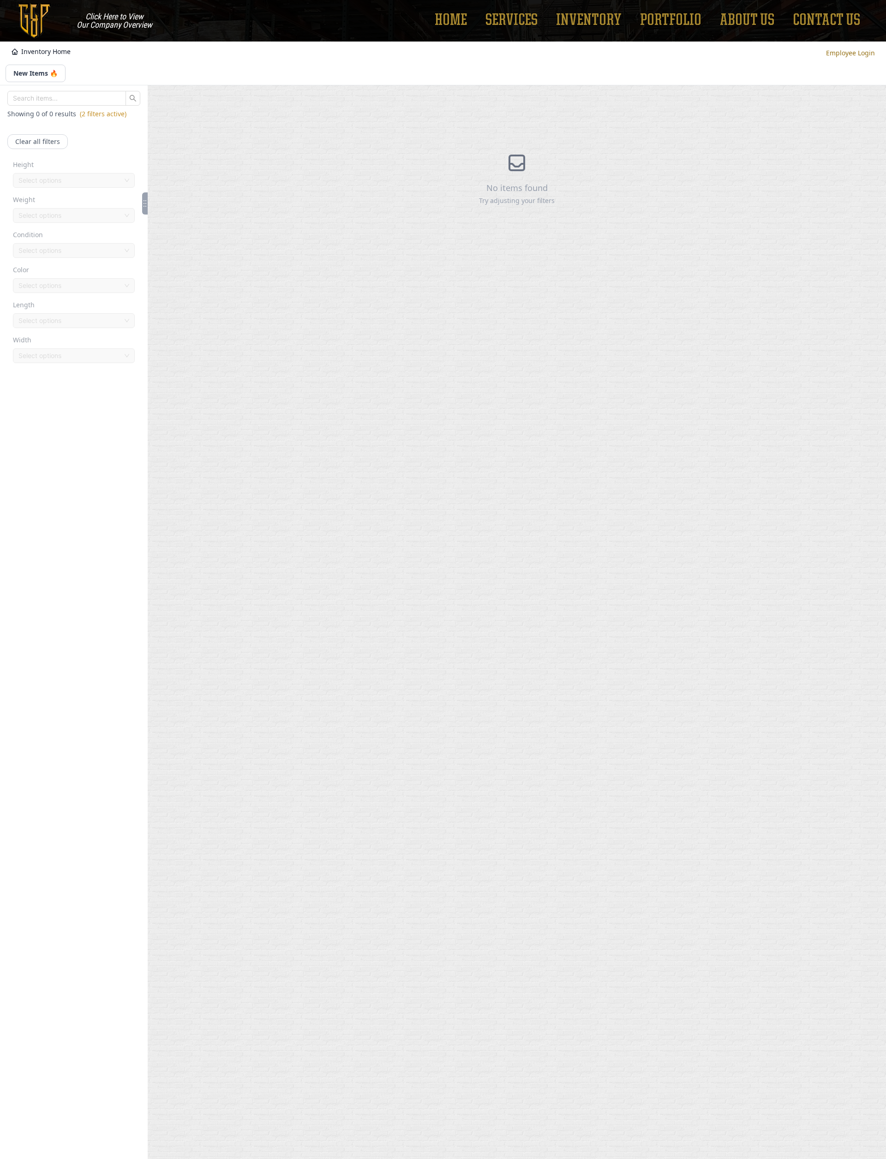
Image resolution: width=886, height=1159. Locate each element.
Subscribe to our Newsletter (443, 607)
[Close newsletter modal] (530, 541)
